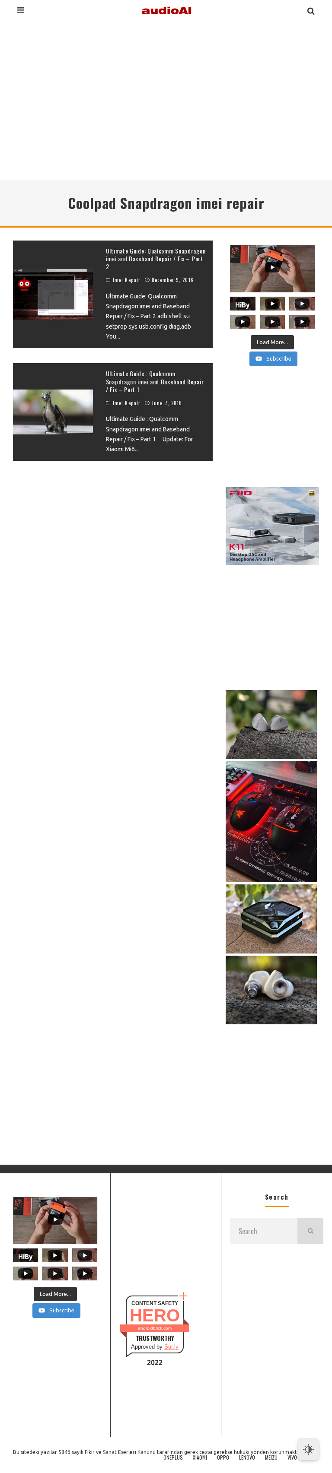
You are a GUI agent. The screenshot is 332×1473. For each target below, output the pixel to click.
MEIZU (271, 1457)
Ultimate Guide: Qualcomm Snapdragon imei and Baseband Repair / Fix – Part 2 (156, 258)
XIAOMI (200, 1457)
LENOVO (247, 1457)
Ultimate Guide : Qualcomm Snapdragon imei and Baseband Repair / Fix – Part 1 (155, 381)
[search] (310, 1231)
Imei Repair (126, 280)
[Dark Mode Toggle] (308, 1449)
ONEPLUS (173, 1457)
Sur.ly (171, 1346)
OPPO (223, 1457)
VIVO (292, 1457)
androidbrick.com (155, 1328)
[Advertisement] (166, 98)
